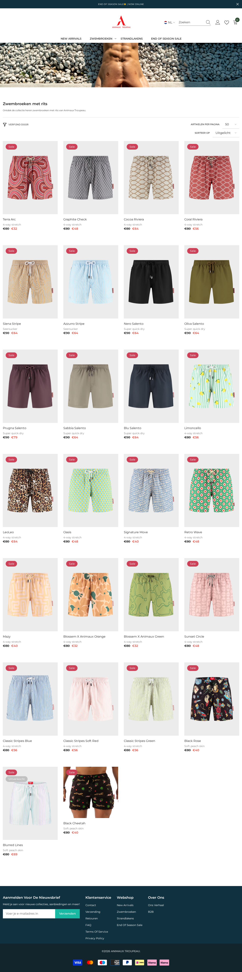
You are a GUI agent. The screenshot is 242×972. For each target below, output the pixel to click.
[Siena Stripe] (30, 282)
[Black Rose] (211, 699)
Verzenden (67, 913)
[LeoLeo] (30, 490)
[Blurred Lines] (30, 803)
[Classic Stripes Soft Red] (90, 699)
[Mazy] (30, 594)
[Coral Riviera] (211, 177)
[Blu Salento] (151, 386)
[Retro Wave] (211, 490)
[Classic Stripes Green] (151, 699)
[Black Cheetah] (90, 792)
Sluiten (237, 4)
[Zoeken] (195, 22)
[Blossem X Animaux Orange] (90, 594)
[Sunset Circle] (211, 594)
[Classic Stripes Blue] (30, 699)
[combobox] (191, 22)
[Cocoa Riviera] (151, 177)
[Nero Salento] (151, 282)
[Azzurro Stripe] (90, 282)
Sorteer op (202, 132)
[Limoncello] (211, 386)
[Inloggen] (218, 22)
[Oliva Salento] (211, 282)
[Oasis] (90, 490)
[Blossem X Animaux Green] (151, 594)
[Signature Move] (151, 490)
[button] (230, 124)
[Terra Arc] (30, 177)
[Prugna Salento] (30, 386)
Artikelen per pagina (205, 124)
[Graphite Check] (90, 177)
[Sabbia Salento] (90, 386)
